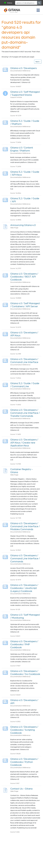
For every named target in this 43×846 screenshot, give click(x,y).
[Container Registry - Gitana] (5, 470)
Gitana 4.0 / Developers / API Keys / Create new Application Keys (24, 442)
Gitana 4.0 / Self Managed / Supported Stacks (25, 93)
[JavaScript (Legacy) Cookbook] (5, 586)
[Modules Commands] (5, 524)
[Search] (39, 3)
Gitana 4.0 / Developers (23, 68)
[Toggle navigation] (38, 10)
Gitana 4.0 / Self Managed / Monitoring (25, 616)
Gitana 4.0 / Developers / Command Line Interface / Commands (25, 558)
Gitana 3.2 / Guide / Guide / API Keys (24, 173)
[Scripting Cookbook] (5, 728)
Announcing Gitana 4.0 (23, 225)
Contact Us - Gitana (21, 788)
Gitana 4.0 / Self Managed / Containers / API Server (25, 305)
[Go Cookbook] (5, 672)
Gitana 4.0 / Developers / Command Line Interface (24, 360)
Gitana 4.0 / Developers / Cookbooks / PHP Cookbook (24, 644)
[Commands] (5, 556)
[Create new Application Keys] (5, 441)
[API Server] (5, 304)
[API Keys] (5, 173)
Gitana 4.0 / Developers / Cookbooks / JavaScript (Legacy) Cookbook (24, 588)
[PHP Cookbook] (5, 642)
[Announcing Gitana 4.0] (5, 226)
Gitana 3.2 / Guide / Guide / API (24, 200)
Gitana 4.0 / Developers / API (24, 701)
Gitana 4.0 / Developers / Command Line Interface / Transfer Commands (25, 412)
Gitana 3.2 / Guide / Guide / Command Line (24, 385)
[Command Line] (5, 384)
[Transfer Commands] (5, 411)
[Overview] (5, 69)
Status (9, 3)
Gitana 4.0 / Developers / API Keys (24, 334)
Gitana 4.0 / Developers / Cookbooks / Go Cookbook (25, 672)
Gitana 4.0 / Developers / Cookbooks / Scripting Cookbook (24, 729)
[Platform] (5, 122)
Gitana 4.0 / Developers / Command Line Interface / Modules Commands (25, 526)
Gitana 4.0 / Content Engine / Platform (21, 149)
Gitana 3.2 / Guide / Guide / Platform (24, 122)
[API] (5, 199)
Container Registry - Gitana (21, 470)
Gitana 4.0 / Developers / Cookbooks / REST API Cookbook (24, 276)
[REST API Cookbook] (5, 275)
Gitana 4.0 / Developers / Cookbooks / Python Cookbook (24, 761)
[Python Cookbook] (5, 760)
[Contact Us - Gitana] (5, 790)
